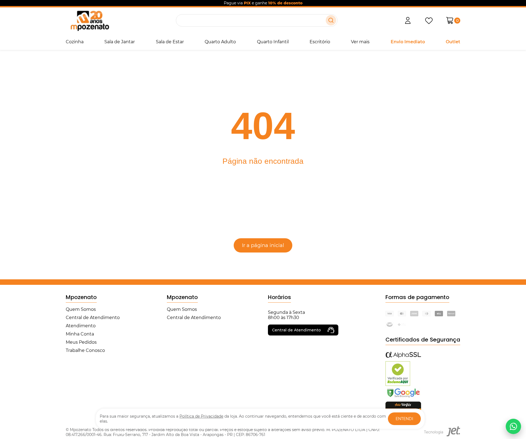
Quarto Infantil (273, 41)
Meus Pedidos (81, 342)
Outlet (453, 41)
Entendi (404, 418)
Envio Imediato (408, 41)
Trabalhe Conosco (85, 350)
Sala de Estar (170, 41)
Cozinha (75, 41)
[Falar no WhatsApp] (513, 426)
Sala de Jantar (119, 41)
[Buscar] (331, 20)
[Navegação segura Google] (403, 397)
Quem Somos (81, 309)
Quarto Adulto (220, 41)
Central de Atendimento (93, 317)
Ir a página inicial (263, 245)
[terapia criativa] (90, 20)
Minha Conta (80, 334)
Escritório (320, 41)
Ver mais (360, 41)
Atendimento (81, 325)
